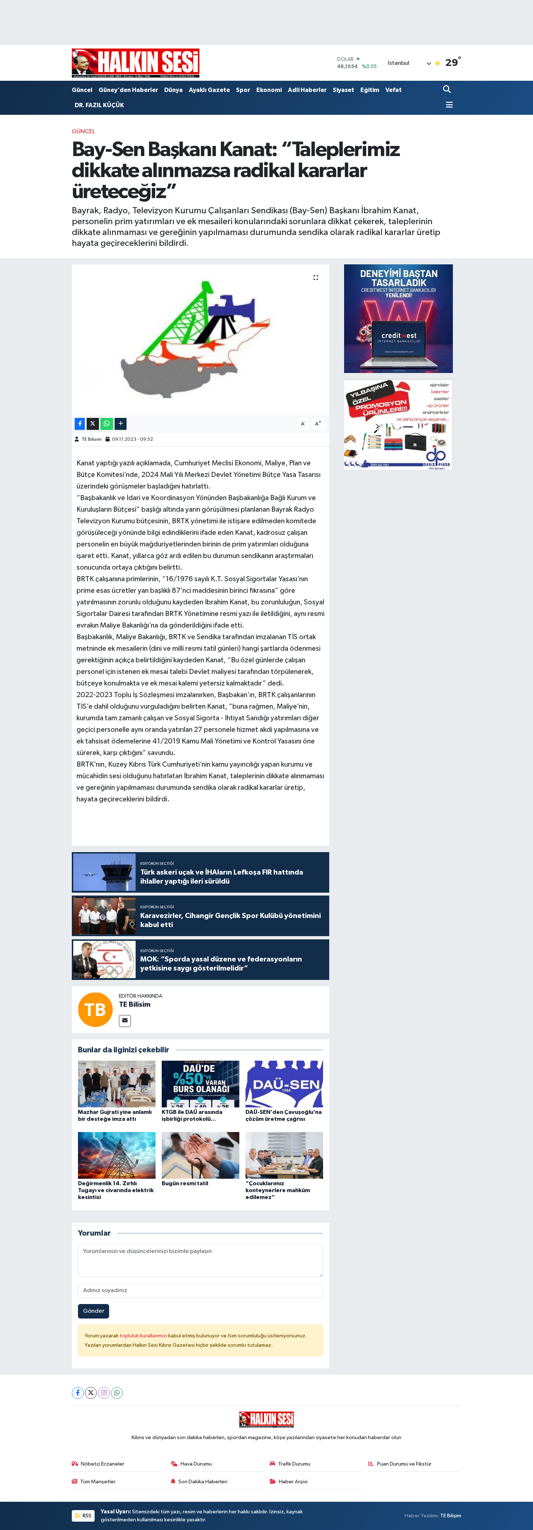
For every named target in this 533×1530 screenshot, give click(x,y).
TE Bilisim (92, 439)
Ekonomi (269, 90)
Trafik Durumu (294, 1464)
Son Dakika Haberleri (202, 1481)
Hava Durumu (196, 1464)
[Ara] (447, 90)
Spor (243, 90)
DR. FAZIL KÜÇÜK (99, 105)
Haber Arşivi (293, 1481)
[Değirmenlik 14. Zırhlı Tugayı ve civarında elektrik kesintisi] (117, 1155)
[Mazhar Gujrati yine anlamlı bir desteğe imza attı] (117, 1084)
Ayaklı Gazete (209, 90)
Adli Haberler (307, 90)
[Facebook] (78, 1393)
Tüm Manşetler (98, 1481)
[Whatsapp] (117, 1393)
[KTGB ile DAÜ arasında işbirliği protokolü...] (200, 1084)
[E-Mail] (125, 1021)
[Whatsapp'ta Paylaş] (106, 424)
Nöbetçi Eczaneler (102, 1464)
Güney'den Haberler (128, 90)
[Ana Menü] (448, 105)
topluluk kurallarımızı (144, 1335)
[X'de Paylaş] (93, 424)
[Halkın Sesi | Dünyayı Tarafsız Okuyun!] (135, 62)
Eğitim (369, 90)
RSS (86, 1515)
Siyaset (343, 90)
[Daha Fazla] (121, 424)
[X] (91, 1393)
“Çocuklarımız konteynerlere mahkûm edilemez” (277, 1190)
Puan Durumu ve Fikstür (404, 1464)
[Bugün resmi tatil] (200, 1155)
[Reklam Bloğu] (398, 318)
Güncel (82, 90)
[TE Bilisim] (95, 1009)
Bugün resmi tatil (185, 1183)
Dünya (173, 90)
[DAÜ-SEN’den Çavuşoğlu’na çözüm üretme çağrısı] (284, 1084)
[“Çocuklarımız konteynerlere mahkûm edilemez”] (284, 1155)
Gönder (93, 1311)
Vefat (393, 90)
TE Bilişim (450, 1515)
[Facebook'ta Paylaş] (80, 424)
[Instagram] (104, 1393)
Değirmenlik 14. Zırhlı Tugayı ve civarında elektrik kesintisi (116, 1190)
